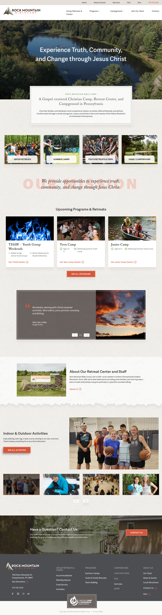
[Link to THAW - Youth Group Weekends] (30, 228)
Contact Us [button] (136, 532)
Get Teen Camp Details (70, 262)
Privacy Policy (98, 612)
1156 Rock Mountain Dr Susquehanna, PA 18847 (22, 576)
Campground (116, 11)
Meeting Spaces (63, 580)
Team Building (91, 582)
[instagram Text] (18, 593)
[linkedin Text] (28, 594)
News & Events (100, 2)
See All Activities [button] (17, 450)
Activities (60, 589)
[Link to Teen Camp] (81, 228)
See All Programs (81, 274)
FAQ (128, 2)
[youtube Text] (23, 593)
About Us (148, 568)
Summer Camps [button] (61, 159)
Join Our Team (137, 11)
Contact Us (148, 587)
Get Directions (18, 581)
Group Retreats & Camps (65, 569)
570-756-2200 (154, 2)
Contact (155, 11)
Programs (93, 11)
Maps (117, 588)
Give (139, 2)
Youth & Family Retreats (96, 577)
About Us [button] (74, 389)
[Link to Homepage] (21, 14)
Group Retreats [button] (22, 159)
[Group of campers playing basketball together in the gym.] (114, 443)
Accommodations (64, 575)
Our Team (147, 573)
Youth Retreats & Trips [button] (100, 159)
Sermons (116, 2)
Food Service (62, 584)
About (84, 2)
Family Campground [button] (139, 159)
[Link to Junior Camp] (132, 228)
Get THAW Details (16, 262)
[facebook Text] (12, 593)
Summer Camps (92, 573)
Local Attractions (151, 582)
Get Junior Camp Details (122, 262)
